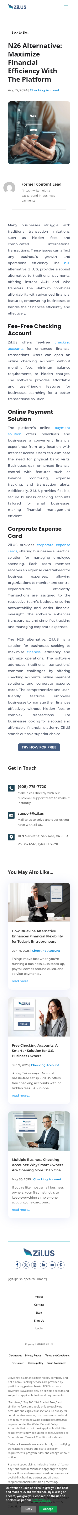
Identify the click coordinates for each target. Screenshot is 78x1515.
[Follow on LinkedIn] (43, 1265)
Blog (39, 1313)
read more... (21, 981)
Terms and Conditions (57, 1355)
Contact (39, 1305)
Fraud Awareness (56, 1363)
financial (34, 652)
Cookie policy (35, 1363)
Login (39, 1328)
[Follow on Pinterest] (60, 1265)
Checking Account (44, 90)
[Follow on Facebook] (17, 1265)
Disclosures (15, 1355)
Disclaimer (18, 1363)
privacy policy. (41, 1500)
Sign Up (39, 1321)
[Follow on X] (26, 1265)
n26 (67, 263)
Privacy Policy (32, 1355)
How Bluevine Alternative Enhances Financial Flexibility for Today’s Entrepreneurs (37, 936)
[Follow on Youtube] (52, 1265)
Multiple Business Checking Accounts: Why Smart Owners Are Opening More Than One (37, 1165)
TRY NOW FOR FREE (39, 747)
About (39, 1297)
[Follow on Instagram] (34, 1265)
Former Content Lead (41, 184)
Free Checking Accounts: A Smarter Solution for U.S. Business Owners (35, 1050)
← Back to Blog (18, 32)
